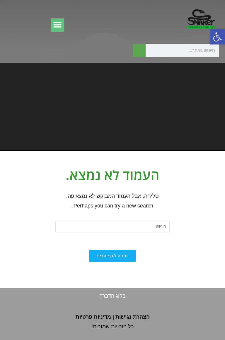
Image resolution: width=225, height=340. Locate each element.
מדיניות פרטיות (93, 317)
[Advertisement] (112, 106)
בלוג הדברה (112, 296)
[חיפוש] (139, 50)
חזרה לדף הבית (112, 255)
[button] (217, 36)
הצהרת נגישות (132, 317)
